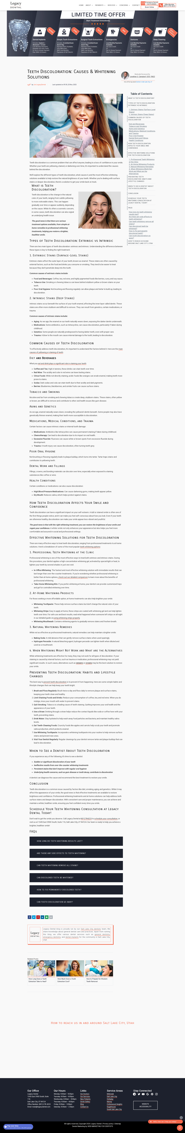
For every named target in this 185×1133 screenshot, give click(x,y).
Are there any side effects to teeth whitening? (140, 218)
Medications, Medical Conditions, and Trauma (142, 132)
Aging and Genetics (137, 129)
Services (111, 5)
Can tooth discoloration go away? (140, 237)
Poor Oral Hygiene (136, 136)
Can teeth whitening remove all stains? (141, 222)
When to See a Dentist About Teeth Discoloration (141, 187)
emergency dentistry (52, 937)
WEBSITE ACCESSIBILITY (145, 1105)
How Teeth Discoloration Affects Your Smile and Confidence (139, 146)
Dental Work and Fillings (138, 138)
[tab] (76, 841)
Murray (109, 1102)
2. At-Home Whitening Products (141, 164)
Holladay (110, 1099)
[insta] (156, 1094)
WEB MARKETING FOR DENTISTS (100, 1126)
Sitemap (118, 1124)
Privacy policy (108, 1124)
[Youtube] (143, 1094)
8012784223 (86, 818)
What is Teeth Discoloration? (141, 98)
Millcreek (110, 1094)
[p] (152, 1094)
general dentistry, (102, 934)
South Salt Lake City (114, 1109)
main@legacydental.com (41, 1107)
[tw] (139, 1094)
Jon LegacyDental (40, 84)
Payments (99, 5)
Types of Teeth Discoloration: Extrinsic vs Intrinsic (141, 104)
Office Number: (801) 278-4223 (39, 1104)
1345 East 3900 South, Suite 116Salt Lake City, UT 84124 (38, 1099)
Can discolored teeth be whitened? (138, 227)
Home (81, 5)
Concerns (123, 5)
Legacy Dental (32, 1094)
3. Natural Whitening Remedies (141, 167)
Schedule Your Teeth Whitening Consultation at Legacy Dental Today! (140, 200)
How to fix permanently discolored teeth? (138, 232)
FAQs (130, 208)
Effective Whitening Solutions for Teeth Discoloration (141, 154)
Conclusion (133, 193)
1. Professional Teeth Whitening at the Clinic (141, 160)
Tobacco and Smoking (138, 126)
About (88, 5)
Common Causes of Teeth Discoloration (139, 119)
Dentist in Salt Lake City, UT (144, 82)
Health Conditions (136, 140)
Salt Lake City (112, 1096)
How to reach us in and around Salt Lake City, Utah (140, 242)
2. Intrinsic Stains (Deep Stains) (141, 114)
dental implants (72, 937)
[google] (147, 1094)
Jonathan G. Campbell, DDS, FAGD (142, 77)
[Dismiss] (181, 1117)
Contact (136, 5)
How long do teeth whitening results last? (140, 213)
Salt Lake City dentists (91, 929)
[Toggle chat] (180, 1128)
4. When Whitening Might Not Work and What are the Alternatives (140, 171)
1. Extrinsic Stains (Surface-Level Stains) (142, 110)
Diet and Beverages (136, 124)
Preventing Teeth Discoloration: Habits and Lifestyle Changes (139, 179)
